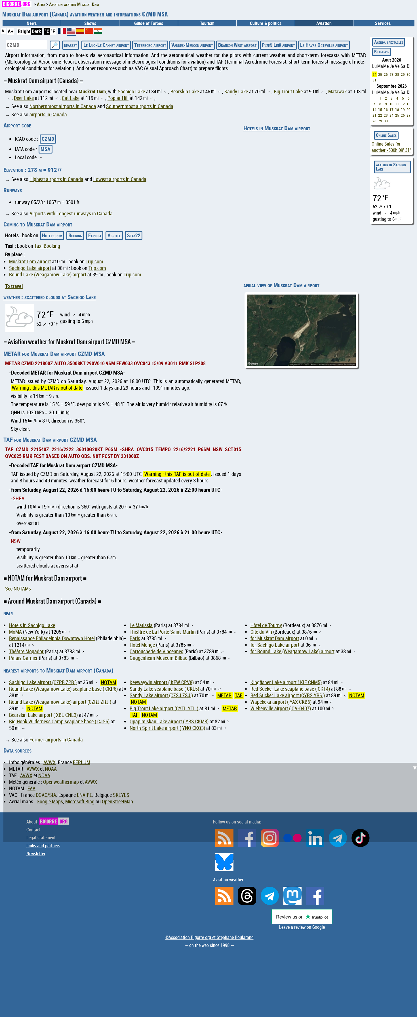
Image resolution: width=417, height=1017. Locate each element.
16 (386, 109)
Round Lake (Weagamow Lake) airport (47, 274)
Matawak (337, 91)
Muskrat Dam (92, 91)
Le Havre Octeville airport (324, 44)
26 (386, 74)
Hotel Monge (142, 645)
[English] (71, 32)
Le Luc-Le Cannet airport (106, 44)
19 (403, 109)
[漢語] (89, 31)
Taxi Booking (47, 246)
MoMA (15, 632)
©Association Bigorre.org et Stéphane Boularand (209, 937)
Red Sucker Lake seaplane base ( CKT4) (290, 689)
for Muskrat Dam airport (274, 638)
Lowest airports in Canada (119, 179)
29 (403, 74)
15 (380, 109)
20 (408, 109)
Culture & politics (265, 23)
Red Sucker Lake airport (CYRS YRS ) (287, 695)
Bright (24, 31)
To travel (14, 286)
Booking (75, 235)
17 (391, 109)
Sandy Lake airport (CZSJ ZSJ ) (161, 695)
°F (52, 31)
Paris (135, 638)
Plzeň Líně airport (278, 44)
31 (374, 80)
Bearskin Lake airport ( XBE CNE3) (43, 715)
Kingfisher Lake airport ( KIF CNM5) (286, 682)
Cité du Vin (261, 632)
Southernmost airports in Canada (139, 106)
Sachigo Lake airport (30, 268)
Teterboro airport (150, 44)
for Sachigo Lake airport (274, 645)
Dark (36, 31)
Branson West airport (237, 44)
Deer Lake (24, 98)
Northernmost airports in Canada (63, 106)
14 (374, 109)
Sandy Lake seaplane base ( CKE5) (164, 689)
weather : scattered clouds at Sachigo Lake (49, 297)
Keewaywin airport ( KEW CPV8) (162, 682)
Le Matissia (141, 625)
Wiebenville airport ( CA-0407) (280, 708)
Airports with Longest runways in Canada (71, 213)
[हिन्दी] (98, 31)
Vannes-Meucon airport (192, 44)
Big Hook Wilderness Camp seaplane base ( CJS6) (59, 721)
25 (380, 74)
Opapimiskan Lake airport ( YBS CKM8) (169, 721)
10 (391, 103)
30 (408, 74)
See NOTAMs (18, 588)
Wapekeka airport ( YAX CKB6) (280, 702)
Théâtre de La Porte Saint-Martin (163, 632)
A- (3, 30)
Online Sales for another (391, 147)
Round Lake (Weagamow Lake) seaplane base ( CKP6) (63, 689)
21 (374, 115)
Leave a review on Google (302, 927)
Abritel (114, 235)
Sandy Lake (236, 91)
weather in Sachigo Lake (391, 166)
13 (408, 103)
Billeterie (381, 52)
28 (397, 74)
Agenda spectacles (388, 42)
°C (47, 31)
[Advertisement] (212, 802)
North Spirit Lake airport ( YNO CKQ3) (167, 728)
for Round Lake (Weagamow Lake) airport (292, 651)
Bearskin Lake (184, 91)
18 (397, 109)
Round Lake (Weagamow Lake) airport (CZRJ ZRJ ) (60, 702)
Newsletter (35, 853)
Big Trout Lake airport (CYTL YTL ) (164, 708)
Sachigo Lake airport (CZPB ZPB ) (43, 682)
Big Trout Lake (288, 91)
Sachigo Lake (131, 91)
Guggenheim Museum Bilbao (159, 658)
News (32, 23)
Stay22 (133, 235)
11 (397, 103)
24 (374, 74)
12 (403, 103)
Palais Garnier (23, 658)
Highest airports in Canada (56, 179)
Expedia (94, 235)
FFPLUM (81, 762)
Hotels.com (52, 235)
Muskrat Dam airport (30, 261)
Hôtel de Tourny (266, 625)
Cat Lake (70, 98)
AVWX (49, 762)
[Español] (80, 31)
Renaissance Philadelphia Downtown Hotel (52, 638)
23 (386, 115)
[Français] (62, 31)
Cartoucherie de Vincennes (156, 651)
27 (391, 74)
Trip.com (94, 261)
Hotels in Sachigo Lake (32, 625)
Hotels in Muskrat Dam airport (276, 128)
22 (380, 115)
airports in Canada (48, 114)
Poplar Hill (118, 98)
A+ (10, 31)
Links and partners (43, 845)
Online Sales (386, 135)
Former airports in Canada (56, 739)
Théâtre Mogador (26, 651)
